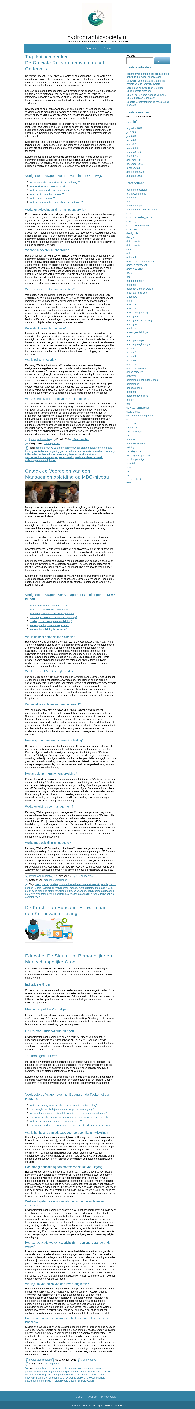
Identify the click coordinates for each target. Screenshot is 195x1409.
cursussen (132, 229)
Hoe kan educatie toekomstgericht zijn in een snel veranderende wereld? (69, 1117)
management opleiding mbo (85, 887)
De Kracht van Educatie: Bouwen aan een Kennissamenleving (66, 910)
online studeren (134, 371)
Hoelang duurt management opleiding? (51, 621)
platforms (91, 454)
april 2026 (131, 144)
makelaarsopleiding (137, 312)
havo (129, 272)
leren (129, 300)
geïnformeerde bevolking (38, 1371)
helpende (131, 284)
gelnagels (131, 257)
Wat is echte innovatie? (42, 198)
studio (129, 435)
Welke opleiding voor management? (49, 625)
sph (128, 419)
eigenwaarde (97, 1368)
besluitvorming (43, 1368)
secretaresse (133, 411)
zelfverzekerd (133, 478)
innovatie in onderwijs (103, 451)
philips (130, 399)
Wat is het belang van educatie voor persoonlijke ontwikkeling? (64, 1105)
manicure (131, 328)
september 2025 (135, 171)
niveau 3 (131, 356)
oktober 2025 (133, 167)
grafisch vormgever (136, 264)
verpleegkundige (135, 459)
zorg (128, 482)
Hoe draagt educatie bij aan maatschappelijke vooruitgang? (62, 1109)
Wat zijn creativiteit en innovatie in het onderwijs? (56, 202)
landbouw (131, 296)
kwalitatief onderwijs (36, 1374)
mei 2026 (131, 140)
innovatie (86, 451)
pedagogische (134, 387)
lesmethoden (49, 454)
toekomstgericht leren (50, 1380)
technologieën (33, 460)
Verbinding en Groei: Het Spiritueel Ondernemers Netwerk (145, 89)
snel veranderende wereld (89, 457)
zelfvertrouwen (86, 1380)
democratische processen (66, 1368)
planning (42, 890)
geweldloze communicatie (140, 261)
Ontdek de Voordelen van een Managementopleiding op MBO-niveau (67, 474)
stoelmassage (134, 431)
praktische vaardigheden (78, 890)
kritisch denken (33, 454)
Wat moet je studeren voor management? (52, 613)
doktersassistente (135, 245)
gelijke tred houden (70, 451)
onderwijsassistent (136, 368)
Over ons (91, 48)
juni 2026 (131, 136)
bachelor (131, 197)
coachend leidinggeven (139, 217)
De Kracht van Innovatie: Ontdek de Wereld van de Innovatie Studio (145, 82)
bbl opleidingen (134, 205)
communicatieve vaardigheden (52, 447)
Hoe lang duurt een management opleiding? (53, 617)
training (130, 447)
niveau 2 (131, 352)
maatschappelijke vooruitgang (64, 1374)
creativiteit (74, 447)
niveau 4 (131, 360)
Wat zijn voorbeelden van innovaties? (50, 190)
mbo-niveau (107, 887)
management (62, 887)
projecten (30, 893)
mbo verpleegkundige (138, 344)
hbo (128, 276)
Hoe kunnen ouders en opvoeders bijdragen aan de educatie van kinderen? (70, 1125)
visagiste (131, 463)
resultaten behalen (46, 893)
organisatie (31, 890)
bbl (128, 201)
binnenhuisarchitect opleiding (142, 209)
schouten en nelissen (137, 407)
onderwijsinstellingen (36, 1377)
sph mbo (131, 423)
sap (128, 403)
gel (128, 253)
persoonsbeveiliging (137, 395)
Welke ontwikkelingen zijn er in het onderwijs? (55, 182)
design (130, 237)
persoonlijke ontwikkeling (62, 1377)
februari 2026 (133, 152)
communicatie (66, 884)
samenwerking (66, 457)
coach (129, 213)
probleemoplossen (87, 1377)
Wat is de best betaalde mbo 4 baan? (50, 605)
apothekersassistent (137, 189)
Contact (108, 48)
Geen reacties (81, 439)
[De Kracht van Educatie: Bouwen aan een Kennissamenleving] (49, 942)
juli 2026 (131, 132)
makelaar (131, 308)
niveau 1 (131, 348)
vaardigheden (48, 460)
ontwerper (131, 375)
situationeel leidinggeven (140, 415)
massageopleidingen (137, 332)
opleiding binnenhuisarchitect (142, 379)
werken (130, 475)
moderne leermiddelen (93, 1374)
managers (131, 324)
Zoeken (130, 55)
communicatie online (137, 225)
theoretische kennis (103, 893)
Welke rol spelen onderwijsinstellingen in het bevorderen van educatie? (68, 1113)
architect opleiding (136, 193)
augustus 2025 (134, 175)
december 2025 (134, 159)
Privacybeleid (108, 1396)
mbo (46, 879)
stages (70, 893)
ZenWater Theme (79, 1405)
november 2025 (134, 163)
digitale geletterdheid (92, 447)
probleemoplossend (103, 890)
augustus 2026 (134, 128)
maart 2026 (132, 148)
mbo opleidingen (58, 879)
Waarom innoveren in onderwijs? (47, 186)
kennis (104, 884)
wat (128, 471)
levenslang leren (66, 454)
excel (129, 249)
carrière (54, 884)
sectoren (61, 893)
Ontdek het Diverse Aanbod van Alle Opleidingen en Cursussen (146, 96)
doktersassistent (135, 241)
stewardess (132, 427)
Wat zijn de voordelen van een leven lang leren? (56, 1121)
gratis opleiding (134, 268)
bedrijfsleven (42, 884)
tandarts (130, 439)
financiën (95, 884)
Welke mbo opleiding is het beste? (48, 629)
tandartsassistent (135, 443)
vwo (128, 467)
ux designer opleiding (138, 455)
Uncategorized (52, 443)
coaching (131, 221)
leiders (37, 887)
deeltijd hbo (132, 233)
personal (131, 391)
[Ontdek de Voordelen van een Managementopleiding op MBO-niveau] (52, 502)
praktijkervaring (56, 890)
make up (131, 304)
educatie (85, 1368)
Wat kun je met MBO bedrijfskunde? (49, 609)
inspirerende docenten (75, 1371)
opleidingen (132, 383)
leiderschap (48, 887)
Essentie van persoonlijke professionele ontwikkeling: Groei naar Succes (148, 75)
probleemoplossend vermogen (41, 457)
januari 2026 (133, 155)
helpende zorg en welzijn (140, 288)
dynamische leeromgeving (45, 451)
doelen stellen (82, 884)
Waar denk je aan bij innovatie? (47, 194)
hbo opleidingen (135, 280)
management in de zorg (139, 320)
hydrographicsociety (40, 439)
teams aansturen (83, 893)
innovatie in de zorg (137, 292)
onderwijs (80, 454)
